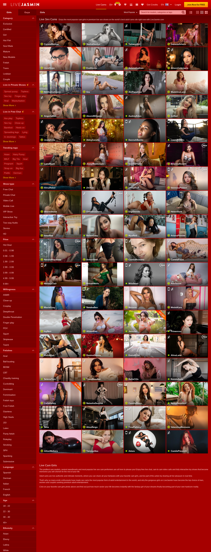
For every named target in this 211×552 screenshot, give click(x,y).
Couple (6, 79)
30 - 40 (6, 517)
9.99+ (6, 284)
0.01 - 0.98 (8, 250)
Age (5, 500)
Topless (24, 91)
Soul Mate (8, 46)
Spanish (7, 472)
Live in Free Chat (12, 111)
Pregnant (8, 163)
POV (5, 328)
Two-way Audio (10, 222)
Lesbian (7, 73)
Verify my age (187, 279)
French (6, 489)
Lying (24, 132)
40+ (5, 522)
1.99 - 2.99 (8, 261)
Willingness (9, 289)
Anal (6, 100)
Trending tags (10, 148)
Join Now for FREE (196, 4)
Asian (7, 154)
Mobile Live (8, 206)
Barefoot (8, 127)
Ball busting (8, 361)
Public (7, 173)
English (6, 495)
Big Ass (19, 168)
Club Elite (125, 4)
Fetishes (7, 350)
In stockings (10, 137)
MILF (6, 159)
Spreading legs (11, 132)
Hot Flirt (7, 40)
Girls (9, 12)
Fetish (6, 62)
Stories (6, 228)
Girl (4, 35)
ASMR (6, 295)
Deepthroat (8, 311)
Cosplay (7, 306)
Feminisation (9, 395)
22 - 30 (6, 511)
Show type (8, 184)
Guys (27, 12)
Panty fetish (9, 433)
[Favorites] (142, 4)
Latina (6, 545)
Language (8, 467)
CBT (5, 372)
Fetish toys (8, 400)
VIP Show (8, 211)
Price (5, 239)
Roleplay (7, 439)
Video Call (8, 200)
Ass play (8, 118)
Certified (7, 29)
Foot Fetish (8, 406)
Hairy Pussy (19, 154)
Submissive (8, 461)
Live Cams (101, 4)
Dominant (8, 389)
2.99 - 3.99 (8, 267)
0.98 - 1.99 (8, 256)
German (17, 173)
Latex (5, 428)
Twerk (6, 345)
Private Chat (9, 195)
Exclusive (7, 24)
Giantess (7, 411)
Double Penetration (12, 317)
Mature (6, 51)
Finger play (20, 96)
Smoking (7, 445)
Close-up (19, 123)
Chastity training (11, 378)
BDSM (6, 367)
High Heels (8, 417)
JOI (4, 422)
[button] (197, 12)
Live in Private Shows (14, 85)
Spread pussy (11, 91)
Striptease (8, 339)
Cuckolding (8, 383)
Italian (6, 483)
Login (178, 4)
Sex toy (7, 96)
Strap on (8, 168)
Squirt (19, 163)
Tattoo (22, 137)
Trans (6, 68)
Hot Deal (7, 245)
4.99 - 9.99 (8, 278)
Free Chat (8, 189)
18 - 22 (6, 506)
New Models (111, 4)
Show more (8, 105)
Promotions (119, 4)
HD (4, 234)
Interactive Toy (10, 217)
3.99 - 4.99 (8, 272)
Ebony (6, 539)
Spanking (7, 456)
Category (8, 18)
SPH (5, 450)
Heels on (20, 127)
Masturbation (18, 100)
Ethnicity (8, 528)
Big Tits (16, 159)
